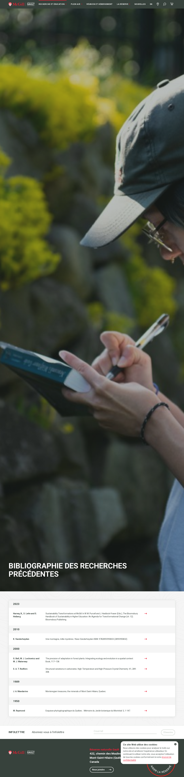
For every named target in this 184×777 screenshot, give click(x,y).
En (151, 4)
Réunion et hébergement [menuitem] (100, 4)
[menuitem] (21, 4)
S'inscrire (168, 732)
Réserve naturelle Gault (104, 749)
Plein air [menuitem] (76, 4)
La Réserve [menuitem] (123, 4)
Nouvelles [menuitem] (140, 4)
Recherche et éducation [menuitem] (53, 4)
